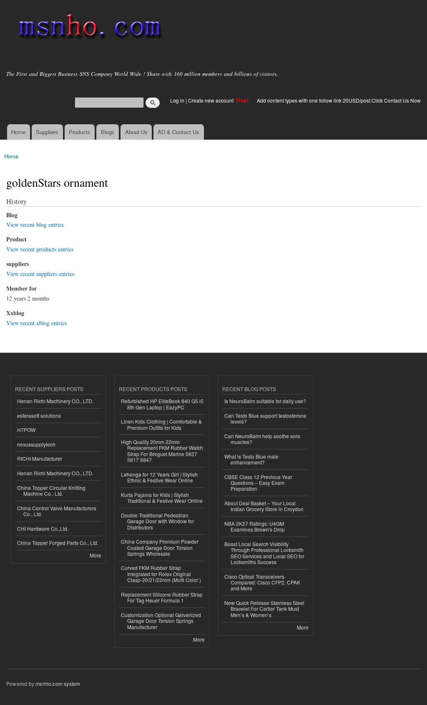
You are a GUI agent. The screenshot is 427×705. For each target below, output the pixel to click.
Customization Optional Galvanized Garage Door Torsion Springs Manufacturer (161, 620)
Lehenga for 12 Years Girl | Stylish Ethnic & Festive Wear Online (159, 477)
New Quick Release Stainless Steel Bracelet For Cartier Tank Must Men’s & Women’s (264, 608)
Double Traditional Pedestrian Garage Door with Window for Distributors (157, 521)
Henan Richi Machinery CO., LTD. (55, 400)
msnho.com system (57, 683)
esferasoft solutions (39, 415)
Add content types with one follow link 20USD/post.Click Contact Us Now (339, 100)
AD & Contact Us (178, 132)
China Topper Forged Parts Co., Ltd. (57, 542)
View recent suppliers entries (40, 274)
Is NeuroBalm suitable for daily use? (265, 400)
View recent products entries (39, 249)
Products (79, 132)
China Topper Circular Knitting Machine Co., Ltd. (51, 490)
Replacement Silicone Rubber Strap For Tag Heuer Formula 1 (162, 597)
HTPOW (26, 429)
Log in (177, 100)
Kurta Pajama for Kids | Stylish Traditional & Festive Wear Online (162, 497)
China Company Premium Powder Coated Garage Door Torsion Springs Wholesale (159, 547)
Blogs (108, 132)
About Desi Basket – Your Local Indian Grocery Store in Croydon (264, 505)
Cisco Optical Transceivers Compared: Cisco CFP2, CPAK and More (262, 582)
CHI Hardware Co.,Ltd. (42, 528)
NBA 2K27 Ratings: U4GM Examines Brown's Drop (254, 526)
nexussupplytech (36, 444)
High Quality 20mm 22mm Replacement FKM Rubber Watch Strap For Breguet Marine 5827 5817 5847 (162, 450)
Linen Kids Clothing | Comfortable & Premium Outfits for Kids (161, 424)
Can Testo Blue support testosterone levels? (265, 418)
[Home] (88, 28)
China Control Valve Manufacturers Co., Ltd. (56, 510)
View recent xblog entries (36, 323)
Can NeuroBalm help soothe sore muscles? (262, 438)
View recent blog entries (35, 224)
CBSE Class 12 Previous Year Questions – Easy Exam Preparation (258, 482)
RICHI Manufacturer (39, 458)
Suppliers (47, 132)
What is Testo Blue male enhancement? (251, 459)
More (95, 555)
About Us (136, 132)
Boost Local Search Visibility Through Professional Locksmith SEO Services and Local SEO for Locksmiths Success (264, 552)
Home (18, 132)
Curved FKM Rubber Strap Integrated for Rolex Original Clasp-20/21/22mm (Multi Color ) (161, 573)
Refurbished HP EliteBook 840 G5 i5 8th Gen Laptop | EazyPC (162, 403)
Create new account (211, 100)
